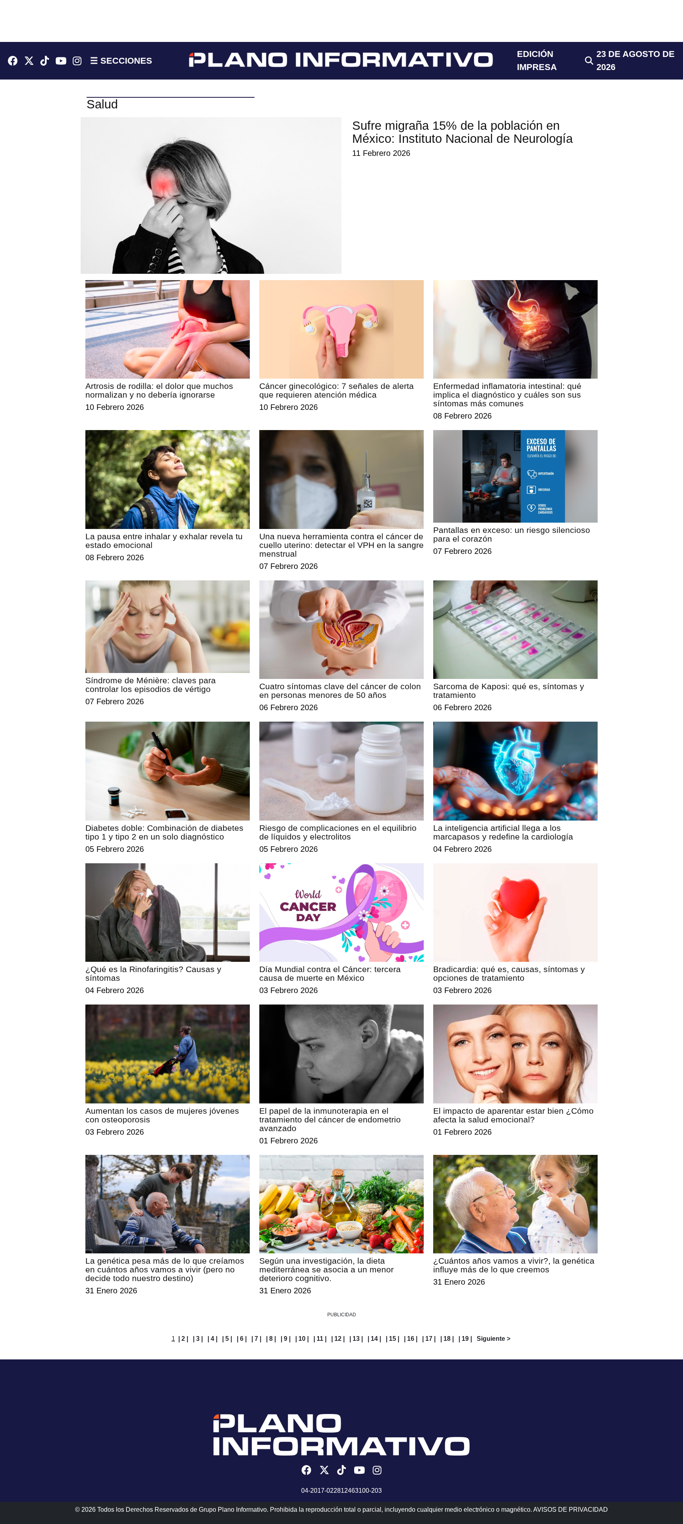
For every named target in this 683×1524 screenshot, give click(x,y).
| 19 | (465, 1338)
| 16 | (410, 1338)
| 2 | (183, 1338)
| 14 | (374, 1338)
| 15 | (392, 1338)
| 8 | (271, 1338)
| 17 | (429, 1338)
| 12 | (338, 1338)
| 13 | (356, 1338)
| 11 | (319, 1338)
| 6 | (242, 1338)
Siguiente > (493, 1338)
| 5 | (227, 1338)
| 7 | (256, 1338)
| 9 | (286, 1338)
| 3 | (198, 1338)
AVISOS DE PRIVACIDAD (570, 1509)
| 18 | (447, 1338)
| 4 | (212, 1338)
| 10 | (302, 1338)
